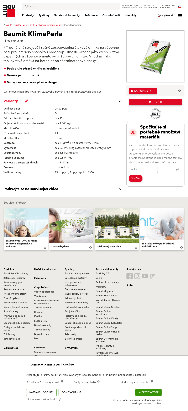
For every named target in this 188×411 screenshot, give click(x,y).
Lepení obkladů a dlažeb (17, 323)
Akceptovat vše (148, 392)
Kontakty (39, 348)
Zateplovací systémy (14, 278)
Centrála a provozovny (46, 352)
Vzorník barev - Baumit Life (108, 301)
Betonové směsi (12, 339)
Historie (38, 312)
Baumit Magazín (104, 291)
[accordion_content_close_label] (64, 101)
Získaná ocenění (42, 308)
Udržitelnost (11, 348)
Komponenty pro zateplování (13, 283)
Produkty (9, 269)
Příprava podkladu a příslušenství (14, 317)
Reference (40, 278)
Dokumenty (141, 91)
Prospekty (101, 287)
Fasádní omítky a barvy (16, 274)
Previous (2, 229)
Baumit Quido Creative (108, 307)
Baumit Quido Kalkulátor (109, 323)
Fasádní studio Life (45, 269)
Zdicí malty (9, 334)
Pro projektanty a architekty (105, 347)
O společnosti (42, 287)
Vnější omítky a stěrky (15, 294)
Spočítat (135, 178)
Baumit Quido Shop (106, 327)
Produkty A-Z (102, 274)
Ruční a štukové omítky (16, 307)
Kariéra (38, 316)
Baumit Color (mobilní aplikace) (107, 340)
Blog (36, 338)
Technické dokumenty (107, 282)
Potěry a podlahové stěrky (14, 328)
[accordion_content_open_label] (64, 189)
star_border (179, 91)
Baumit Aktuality (43, 325)
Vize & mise (40, 296)
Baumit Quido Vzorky (107, 318)
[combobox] (71, 6)
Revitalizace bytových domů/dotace (107, 354)
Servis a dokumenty (107, 269)
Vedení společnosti (44, 292)
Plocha (133, 169)
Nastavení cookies (41, 392)
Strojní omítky (11, 311)
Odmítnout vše (71, 392)
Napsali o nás (41, 334)
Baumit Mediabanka (106, 296)
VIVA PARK (71, 348)
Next (185, 229)
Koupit (155, 102)
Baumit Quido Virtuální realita (108, 333)
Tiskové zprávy (42, 330)
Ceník (99, 278)
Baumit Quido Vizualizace (103, 312)
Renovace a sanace (14, 289)
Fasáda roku (40, 321)
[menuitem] (132, 6)
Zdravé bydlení (12, 298)
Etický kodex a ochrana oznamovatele (46, 302)
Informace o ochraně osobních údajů (43, 399)
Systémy (70, 269)
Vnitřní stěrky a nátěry (15, 303)
